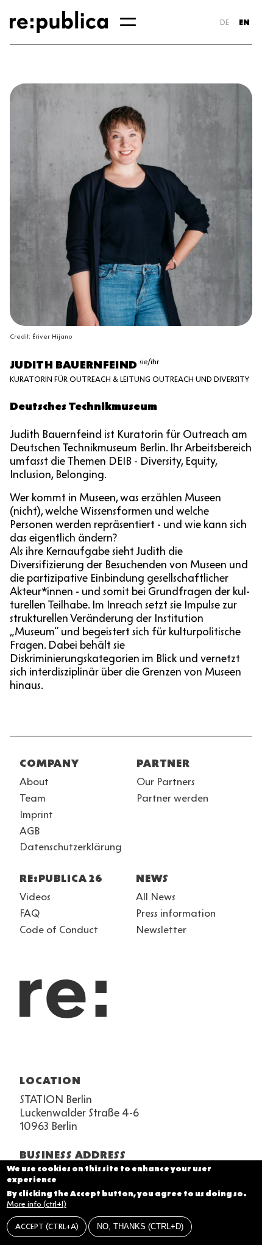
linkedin (114, 1051)
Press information (176, 913)
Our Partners (165, 781)
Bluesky (70, 1051)
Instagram (48, 1051)
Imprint (36, 814)
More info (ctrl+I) (36, 1203)
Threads (158, 1051)
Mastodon (92, 1051)
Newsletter (161, 929)
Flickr (136, 1051)
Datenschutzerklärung (70, 847)
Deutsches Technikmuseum (83, 406)
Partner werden (172, 798)
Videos (35, 897)
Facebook (180, 1051)
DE (224, 22)
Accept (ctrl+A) (47, 1226)
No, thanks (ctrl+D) (140, 1226)
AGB (29, 831)
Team (32, 798)
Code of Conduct (58, 929)
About (34, 781)
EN (244, 22)
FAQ (29, 913)
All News (155, 897)
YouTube (26, 1051)
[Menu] (128, 22)
